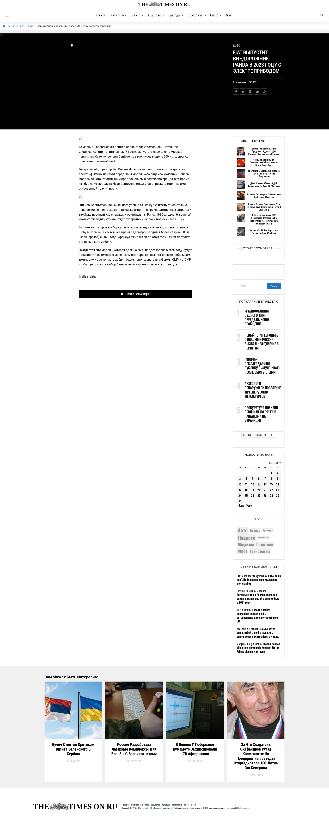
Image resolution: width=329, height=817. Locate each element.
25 (246, 496)
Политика (117, 15)
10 (240, 484)
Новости (246, 537)
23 (277, 490)
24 (240, 496)
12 (252, 484)
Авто (228, 15)
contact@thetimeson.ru (239, 808)
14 (265, 484)
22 (271, 490)
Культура (174, 15)
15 (271, 484)
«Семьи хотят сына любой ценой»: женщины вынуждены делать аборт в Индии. (258, 633)
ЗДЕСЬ (206, 808)
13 (259, 484)
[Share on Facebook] (236, 92)
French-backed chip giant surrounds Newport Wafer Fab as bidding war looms (258, 648)
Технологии (195, 15)
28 (265, 496)
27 (258, 496)
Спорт (214, 15)
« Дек (240, 505)
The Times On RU (15, 26)
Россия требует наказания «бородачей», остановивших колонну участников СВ (257, 615)
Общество (154, 15)
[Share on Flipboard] (250, 92)
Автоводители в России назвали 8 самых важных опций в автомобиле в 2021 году (258, 598)
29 (271, 496)
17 (240, 490)
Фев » (249, 505)
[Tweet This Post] (243, 92)
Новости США (263, 537)
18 (246, 490)
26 (252, 496)
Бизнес (135, 15)
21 (265, 490)
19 (252, 490)
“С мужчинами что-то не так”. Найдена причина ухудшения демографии (259, 580)
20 (258, 490)
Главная (100, 15)
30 (277, 496)
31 (240, 501)
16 (277, 484)
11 (246, 484)
